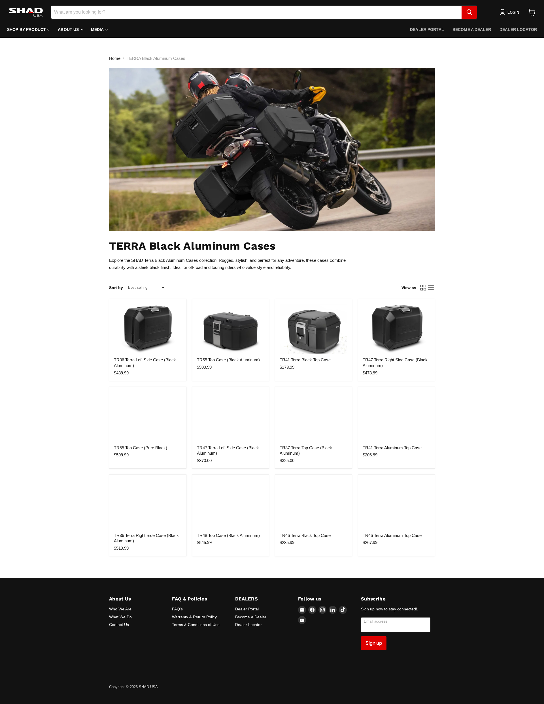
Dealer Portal (427, 29)
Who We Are (120, 609)
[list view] (431, 288)
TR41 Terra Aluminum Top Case (392, 447)
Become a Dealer (471, 29)
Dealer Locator (518, 29)
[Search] (469, 12)
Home (114, 58)
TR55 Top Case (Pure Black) (140, 447)
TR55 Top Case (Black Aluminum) (228, 359)
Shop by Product (27, 29)
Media (98, 29)
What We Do (120, 617)
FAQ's (177, 609)
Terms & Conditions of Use (196, 624)
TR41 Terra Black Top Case (305, 359)
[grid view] (423, 288)
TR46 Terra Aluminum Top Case (392, 535)
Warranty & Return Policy (194, 617)
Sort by (116, 287)
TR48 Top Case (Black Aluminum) (228, 535)
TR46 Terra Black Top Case (305, 535)
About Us (69, 29)
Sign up (374, 643)
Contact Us (119, 624)
